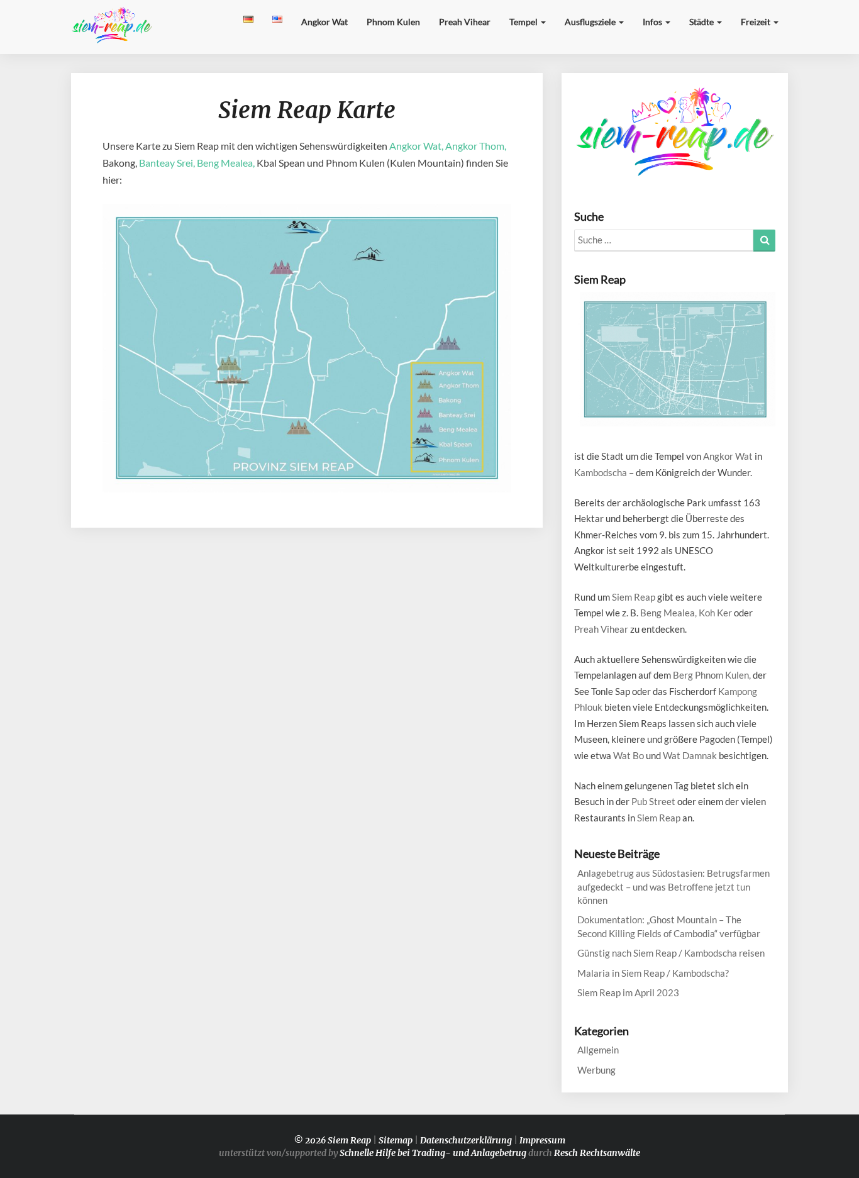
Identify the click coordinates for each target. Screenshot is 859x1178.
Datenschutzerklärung (466, 1140)
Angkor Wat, (416, 146)
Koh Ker (715, 612)
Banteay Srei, (167, 163)
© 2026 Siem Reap (332, 1140)
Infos (653, 21)
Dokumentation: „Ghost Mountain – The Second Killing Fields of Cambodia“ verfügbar (668, 926)
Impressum (542, 1140)
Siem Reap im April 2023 (628, 992)
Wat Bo (628, 755)
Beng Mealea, (226, 163)
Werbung (596, 1069)
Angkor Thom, (475, 146)
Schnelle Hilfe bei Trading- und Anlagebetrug (433, 1153)
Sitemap (396, 1140)
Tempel (524, 21)
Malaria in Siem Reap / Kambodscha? (653, 973)
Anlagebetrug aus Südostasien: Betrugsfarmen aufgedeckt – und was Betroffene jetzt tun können (673, 886)
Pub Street (653, 801)
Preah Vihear (464, 21)
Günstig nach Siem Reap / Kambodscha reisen (671, 953)
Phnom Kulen (393, 21)
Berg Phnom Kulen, (712, 675)
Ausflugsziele (591, 21)
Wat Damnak (690, 755)
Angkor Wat (324, 21)
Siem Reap (633, 597)
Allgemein (598, 1049)
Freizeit (756, 21)
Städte (702, 21)
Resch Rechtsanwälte (597, 1153)
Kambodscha (600, 472)
